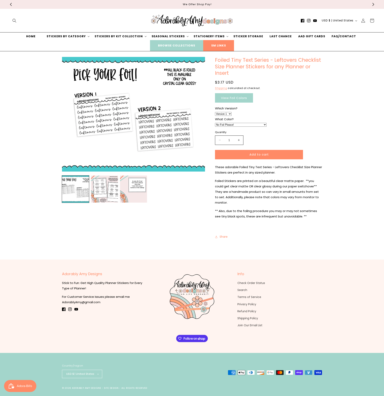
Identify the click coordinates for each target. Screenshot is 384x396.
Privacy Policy (246, 304)
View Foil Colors (234, 98)
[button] (14, 20)
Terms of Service (249, 297)
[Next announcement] (373, 4)
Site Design (111, 388)
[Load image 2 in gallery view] (104, 189)
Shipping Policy (247, 318)
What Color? (224, 119)
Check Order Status (251, 283)
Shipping (221, 88)
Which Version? (226, 108)
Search (242, 290)
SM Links (218, 45)
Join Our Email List (249, 325)
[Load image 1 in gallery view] (75, 189)
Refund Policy (246, 311)
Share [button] (224, 237)
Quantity (220, 132)
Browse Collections (176, 45)
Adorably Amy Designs (86, 388)
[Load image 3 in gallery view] (133, 189)
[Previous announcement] (10, 4)
